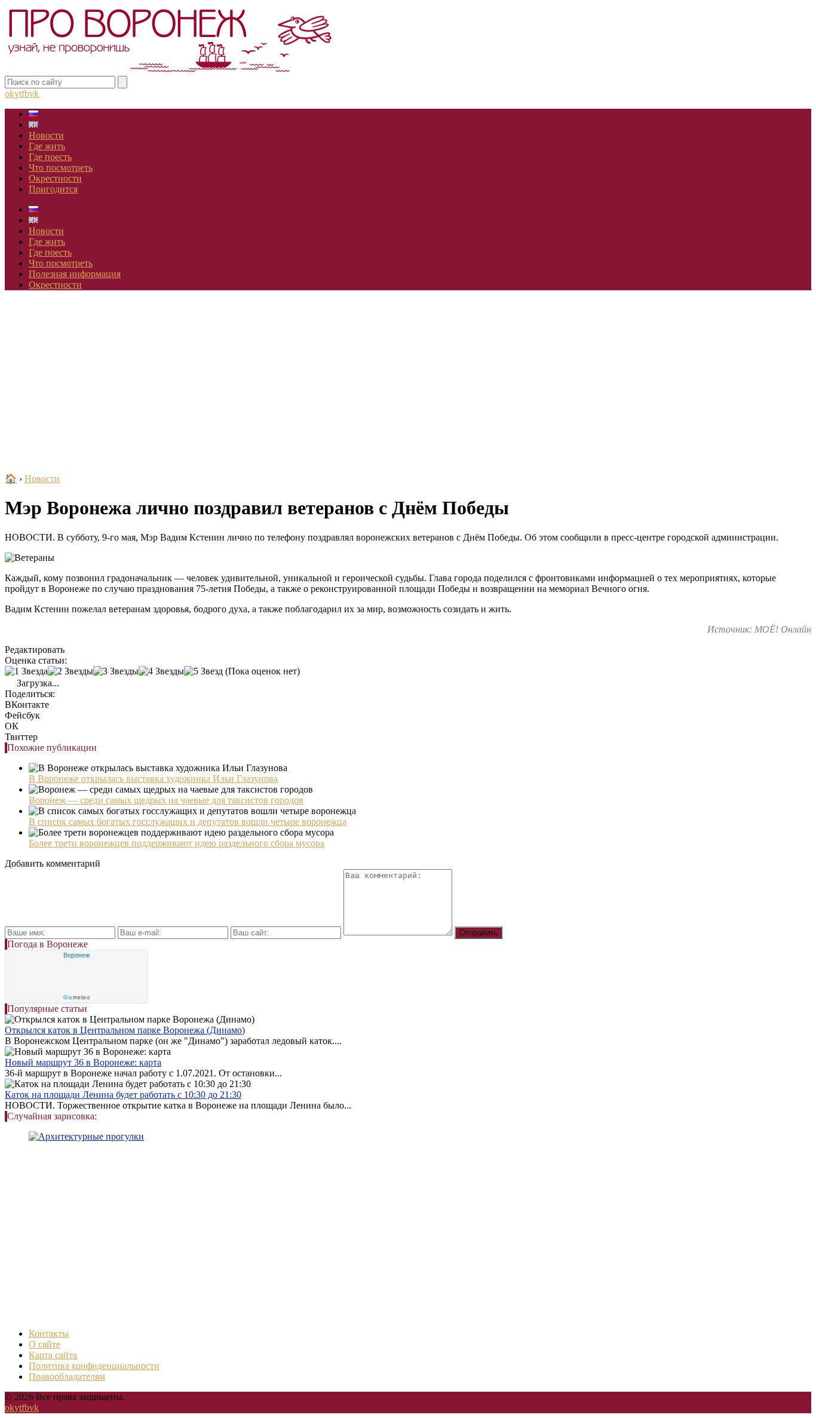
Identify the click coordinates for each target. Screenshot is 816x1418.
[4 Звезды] (161, 671)
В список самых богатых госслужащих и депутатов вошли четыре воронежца (187, 822)
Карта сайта (53, 1355)
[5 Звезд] (203, 671)
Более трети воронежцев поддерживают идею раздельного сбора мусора (176, 843)
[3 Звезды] (116, 671)
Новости (46, 135)
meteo (76, 997)
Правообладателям (67, 1376)
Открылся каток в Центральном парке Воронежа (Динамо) (125, 1030)
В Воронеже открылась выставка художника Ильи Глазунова (153, 779)
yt (18, 93)
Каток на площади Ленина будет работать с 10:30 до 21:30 (123, 1094)
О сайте (44, 1344)
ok (9, 93)
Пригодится (53, 189)
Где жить (47, 146)
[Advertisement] (408, 383)
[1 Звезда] (26, 671)
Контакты (49, 1333)
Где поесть (50, 157)
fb (25, 93)
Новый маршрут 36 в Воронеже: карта (83, 1062)
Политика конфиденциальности (94, 1366)
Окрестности (55, 178)
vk (34, 93)
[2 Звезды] (70, 671)
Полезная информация (75, 274)
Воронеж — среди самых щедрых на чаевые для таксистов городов (166, 800)
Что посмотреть (61, 167)
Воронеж (76, 955)
